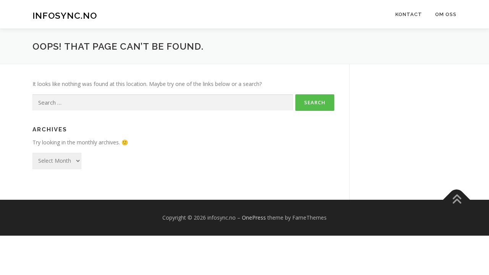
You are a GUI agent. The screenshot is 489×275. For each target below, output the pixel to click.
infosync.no (64, 15)
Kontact (408, 14)
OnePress (254, 217)
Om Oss (446, 14)
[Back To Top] (456, 199)
